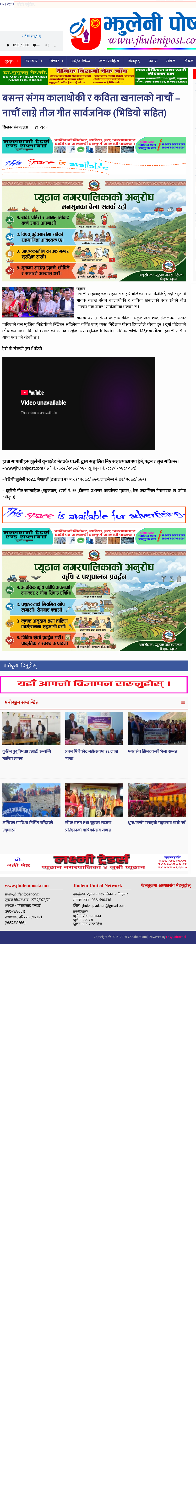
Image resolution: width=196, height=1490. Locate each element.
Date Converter (139, 3)
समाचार (31, 61)
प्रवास (153, 61)
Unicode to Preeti (78, 3)
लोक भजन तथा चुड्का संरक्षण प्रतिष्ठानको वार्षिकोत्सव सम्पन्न (88, 826)
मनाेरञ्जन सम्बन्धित (22, 702)
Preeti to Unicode (48, 3)
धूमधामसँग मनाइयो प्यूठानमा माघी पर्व (156, 822)
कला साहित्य (109, 61)
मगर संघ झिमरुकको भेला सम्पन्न (152, 751)
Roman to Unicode (109, 3)
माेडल (170, 61)
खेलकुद (134, 61)
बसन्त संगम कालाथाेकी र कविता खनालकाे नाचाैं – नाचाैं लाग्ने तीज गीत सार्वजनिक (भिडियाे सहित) (91, 106)
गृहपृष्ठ (9, 61)
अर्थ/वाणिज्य (80, 61)
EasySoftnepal (176, 937)
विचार (54, 61)
